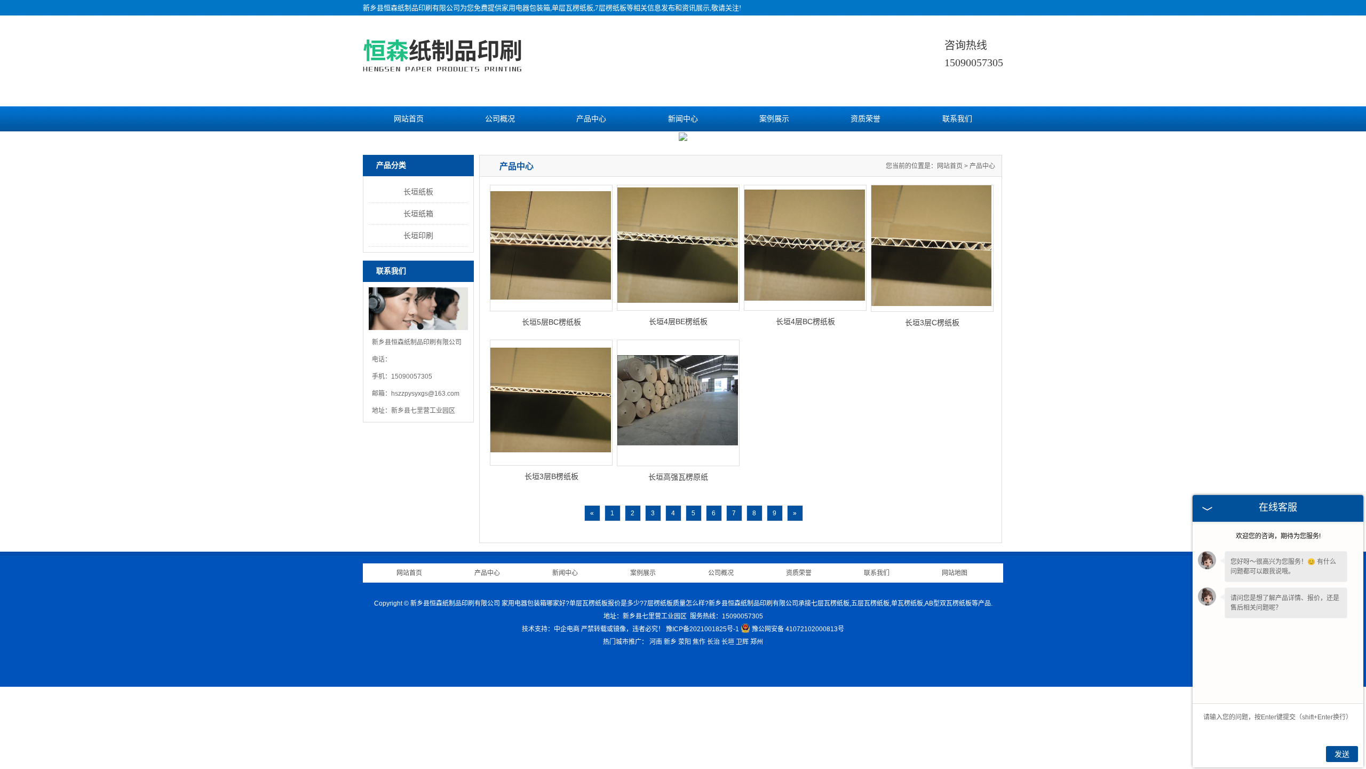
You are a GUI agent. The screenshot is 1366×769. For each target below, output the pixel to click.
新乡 (670, 642)
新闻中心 (683, 119)
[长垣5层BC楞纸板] (551, 248)
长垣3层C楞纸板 (932, 322)
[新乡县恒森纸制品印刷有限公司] (442, 70)
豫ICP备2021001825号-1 (702, 629)
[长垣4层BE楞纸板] (678, 248)
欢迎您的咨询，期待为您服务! (1278, 536)
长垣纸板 (418, 191)
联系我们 (957, 119)
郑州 (756, 642)
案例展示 (774, 119)
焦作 (699, 642)
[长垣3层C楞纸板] (932, 248)
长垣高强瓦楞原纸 (678, 477)
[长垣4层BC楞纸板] (805, 248)
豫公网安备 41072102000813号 (798, 629)
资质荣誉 (865, 119)
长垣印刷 (418, 235)
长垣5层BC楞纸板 (551, 322)
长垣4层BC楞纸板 (805, 321)
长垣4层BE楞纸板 (678, 321)
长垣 (727, 642)
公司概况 (500, 119)
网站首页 (409, 119)
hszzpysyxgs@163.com (425, 393)
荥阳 (684, 642)
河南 (655, 642)
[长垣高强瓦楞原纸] (678, 403)
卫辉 (742, 642)
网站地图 (954, 573)
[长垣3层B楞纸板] (551, 403)
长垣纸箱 (418, 213)
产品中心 (591, 119)
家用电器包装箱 (526, 8)
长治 (713, 642)
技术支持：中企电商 (550, 629)
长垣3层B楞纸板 (551, 476)
